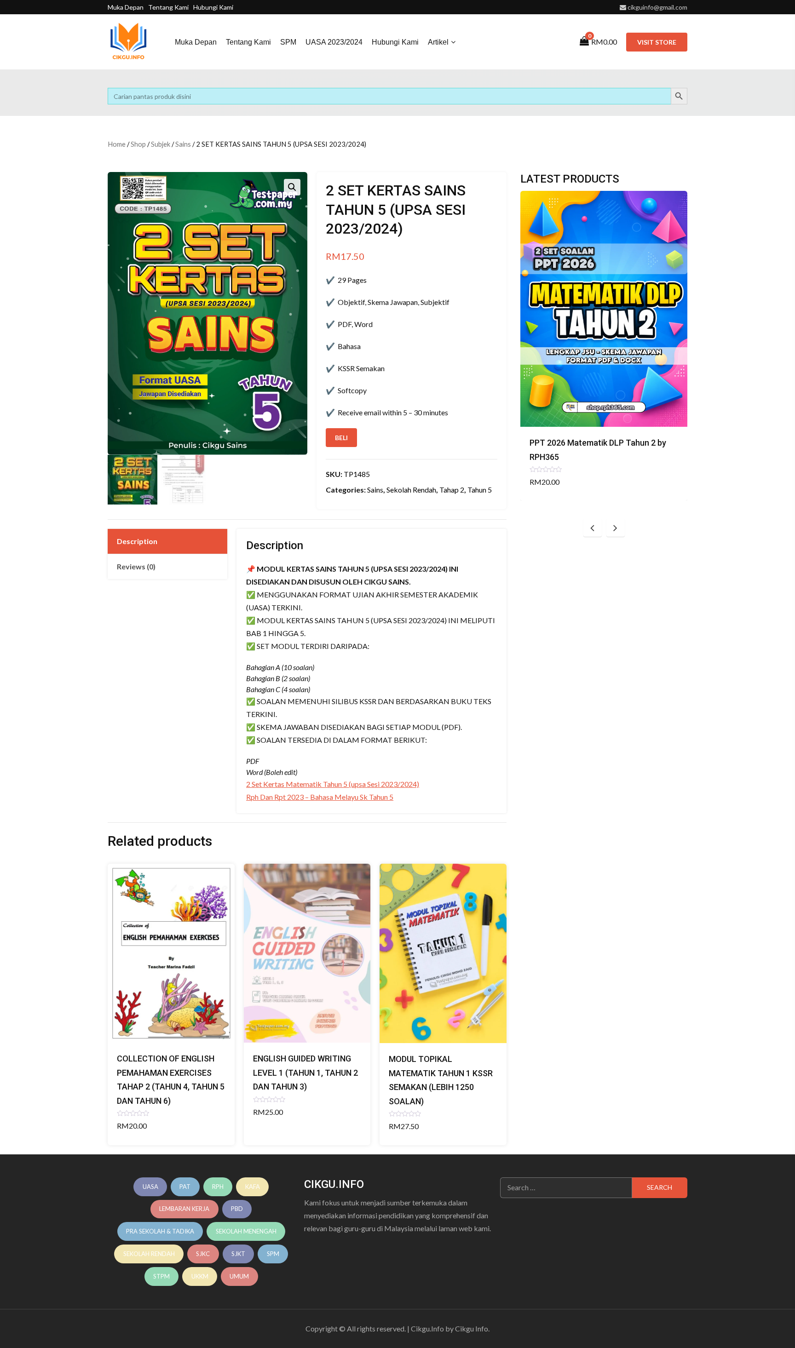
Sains (183, 144)
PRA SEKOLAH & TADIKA (160, 1231)
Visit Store (656, 42)
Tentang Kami (168, 7)
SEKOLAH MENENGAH (246, 1231)
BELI (341, 438)
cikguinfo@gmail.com (657, 7)
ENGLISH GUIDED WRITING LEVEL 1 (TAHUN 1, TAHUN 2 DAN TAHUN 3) (305, 1072)
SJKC (203, 1253)
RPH (218, 1186)
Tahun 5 (479, 489)
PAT (184, 1186)
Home (117, 144)
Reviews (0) (136, 566)
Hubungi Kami (213, 7)
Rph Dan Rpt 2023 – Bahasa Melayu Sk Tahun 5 (319, 796)
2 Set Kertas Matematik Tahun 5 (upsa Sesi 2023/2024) (332, 784)
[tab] (167, 541)
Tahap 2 (451, 489)
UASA (150, 1186)
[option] (604, 346)
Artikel (438, 42)
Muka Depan (126, 7)
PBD (237, 1208)
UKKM (199, 1276)
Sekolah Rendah (411, 489)
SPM (288, 42)
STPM (161, 1276)
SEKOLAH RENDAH (149, 1253)
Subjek (160, 144)
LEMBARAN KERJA (184, 1208)
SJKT (238, 1253)
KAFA (252, 1186)
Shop (138, 144)
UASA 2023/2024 (334, 42)
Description (137, 541)
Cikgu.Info (427, 1328)
